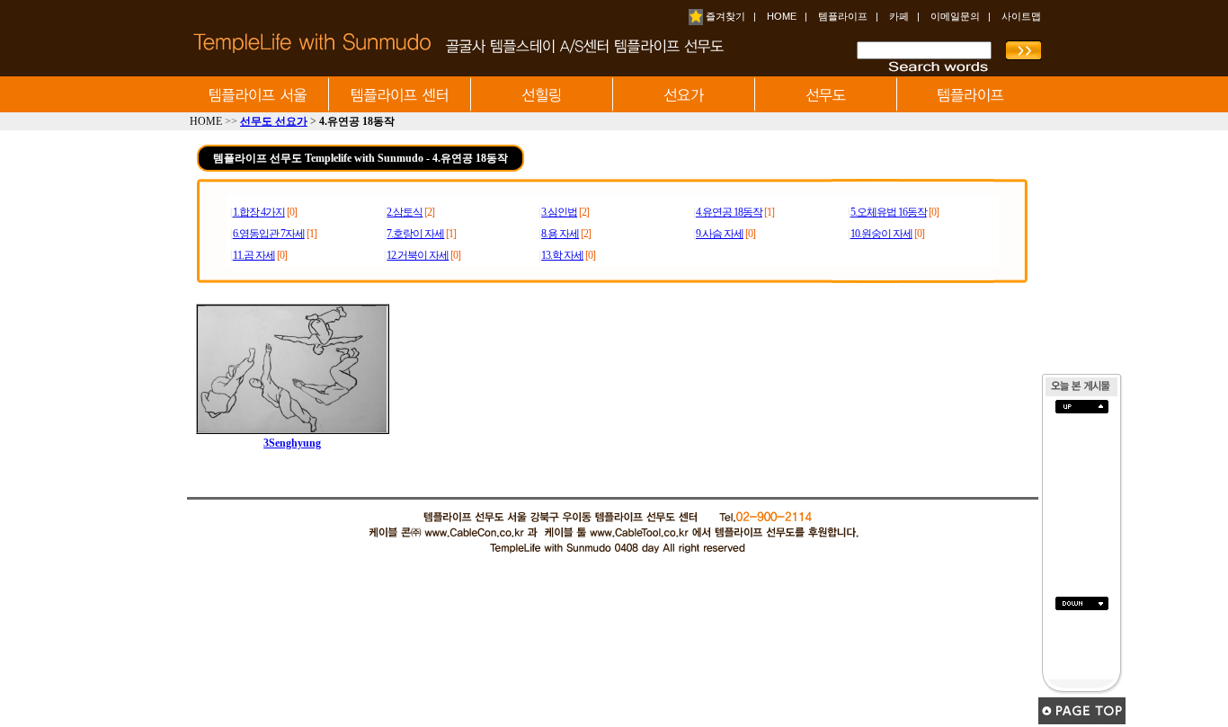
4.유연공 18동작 (729, 212)
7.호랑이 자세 (415, 233)
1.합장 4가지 (259, 212)
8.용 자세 (560, 233)
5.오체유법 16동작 (888, 212)
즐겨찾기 (724, 16)
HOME (781, 16)
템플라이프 (843, 16)
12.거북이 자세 (418, 255)
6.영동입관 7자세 (269, 233)
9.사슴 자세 (719, 233)
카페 (899, 16)
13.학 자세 (562, 255)
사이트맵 (1021, 16)
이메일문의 (955, 16)
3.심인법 (559, 212)
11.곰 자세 (254, 255)
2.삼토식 (405, 212)
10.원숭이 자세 (881, 233)
